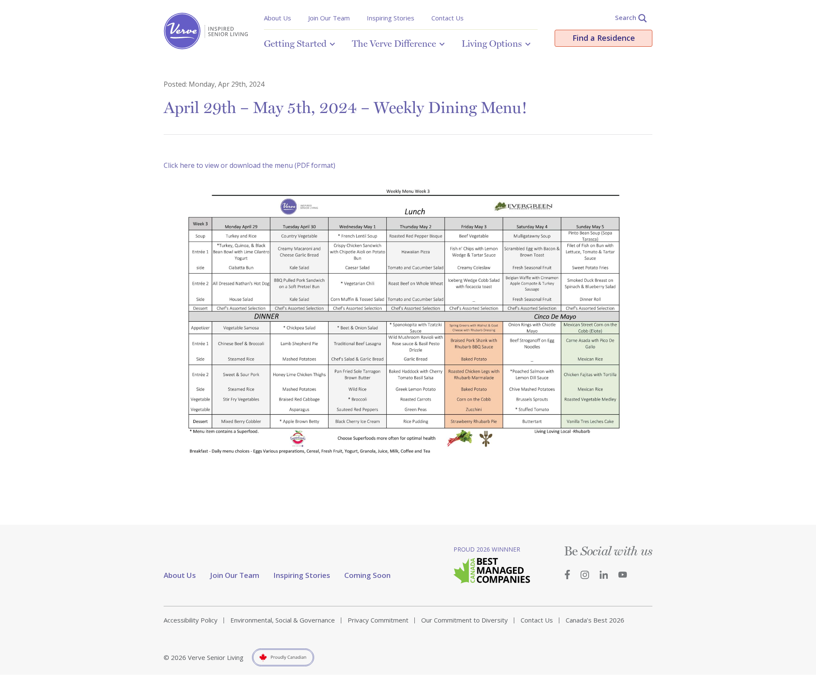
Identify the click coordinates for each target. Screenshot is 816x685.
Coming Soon (367, 575)
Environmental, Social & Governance (282, 620)
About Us (277, 18)
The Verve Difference (394, 43)
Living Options (492, 43)
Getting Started (295, 43)
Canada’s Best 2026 (595, 620)
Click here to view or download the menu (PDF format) (249, 165)
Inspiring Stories (390, 18)
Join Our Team (329, 18)
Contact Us (447, 18)
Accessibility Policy (191, 620)
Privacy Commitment (378, 620)
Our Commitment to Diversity (464, 620)
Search (625, 17)
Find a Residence (603, 38)
